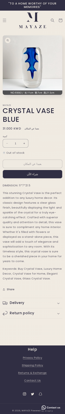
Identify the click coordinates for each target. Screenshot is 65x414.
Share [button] (11, 289)
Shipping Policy (32, 365)
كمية (5, 136)
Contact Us (32, 380)
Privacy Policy (32, 358)
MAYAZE (26, 410)
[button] (4, 20)
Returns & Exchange (32, 373)
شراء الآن (32, 174)
